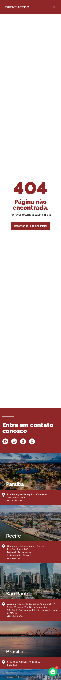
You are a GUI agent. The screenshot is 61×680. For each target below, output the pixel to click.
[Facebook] (5, 441)
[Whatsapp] (32, 441)
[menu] (44, 7)
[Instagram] (14, 441)
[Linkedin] (23, 441)
